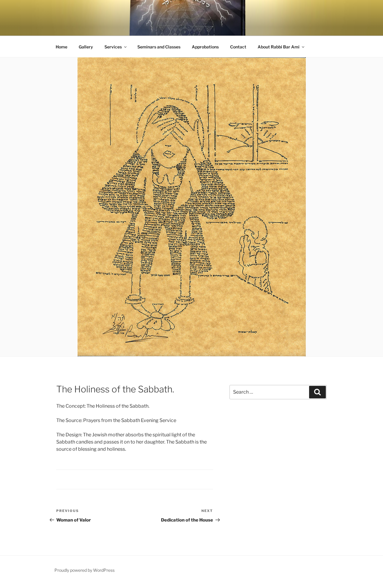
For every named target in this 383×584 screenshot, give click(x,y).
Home (61, 46)
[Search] (317, 392)
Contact (238, 46)
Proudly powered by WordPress (84, 570)
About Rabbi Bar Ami (279, 46)
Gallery (86, 46)
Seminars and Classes (158, 46)
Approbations (205, 46)
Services (113, 46)
